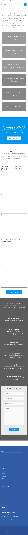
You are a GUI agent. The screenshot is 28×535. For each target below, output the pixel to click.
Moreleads (11, 532)
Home (3, 473)
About (3, 480)
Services (3, 475)
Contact (3, 481)
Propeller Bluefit (14, 106)
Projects (3, 476)
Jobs (2, 478)
